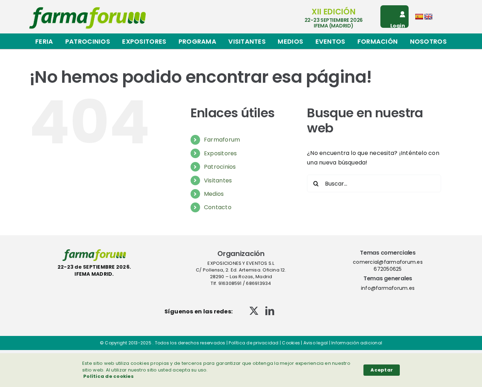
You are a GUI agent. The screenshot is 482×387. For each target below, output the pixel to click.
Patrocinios (220, 167)
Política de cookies (108, 376)
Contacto (217, 207)
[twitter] (253, 310)
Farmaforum (222, 140)
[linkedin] (269, 310)
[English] (428, 16)
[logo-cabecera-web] (87, 9)
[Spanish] (419, 16)
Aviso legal (315, 343)
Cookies (291, 343)
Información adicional (356, 343)
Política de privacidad (253, 343)
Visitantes (218, 180)
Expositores (220, 153)
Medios (214, 194)
